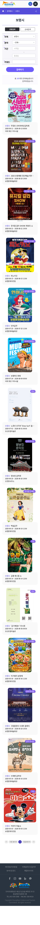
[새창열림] (13, 885)
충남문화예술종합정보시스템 (9, 3)
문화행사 (10, 11)
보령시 (17, 11)
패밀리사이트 (28, 870)
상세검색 (28, 29)
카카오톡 (30, 878)
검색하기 (20, 69)
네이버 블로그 (25, 878)
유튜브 (20, 878)
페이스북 (9, 878)
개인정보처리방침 (11, 867)
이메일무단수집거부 (29, 867)
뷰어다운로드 (11, 870)
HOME (3, 11)
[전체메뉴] (35, 4)
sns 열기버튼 (36, 11)
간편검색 (12, 29)
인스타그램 (15, 878)
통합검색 (30, 4)
